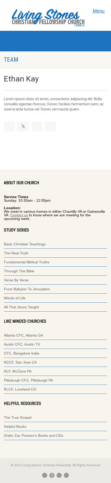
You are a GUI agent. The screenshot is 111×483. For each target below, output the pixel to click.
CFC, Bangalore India (21, 353)
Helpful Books (15, 426)
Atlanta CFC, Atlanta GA (23, 335)
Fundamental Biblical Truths (26, 262)
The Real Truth (16, 253)
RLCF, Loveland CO (20, 389)
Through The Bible (19, 271)
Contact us (19, 215)
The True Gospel (18, 417)
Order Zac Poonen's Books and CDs (33, 435)
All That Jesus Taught (21, 307)
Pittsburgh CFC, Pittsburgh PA (28, 380)
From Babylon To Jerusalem (27, 289)
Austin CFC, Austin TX (22, 344)
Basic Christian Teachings (25, 244)
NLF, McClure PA (17, 371)
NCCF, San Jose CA (20, 362)
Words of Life (15, 298)
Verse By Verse (16, 280)
